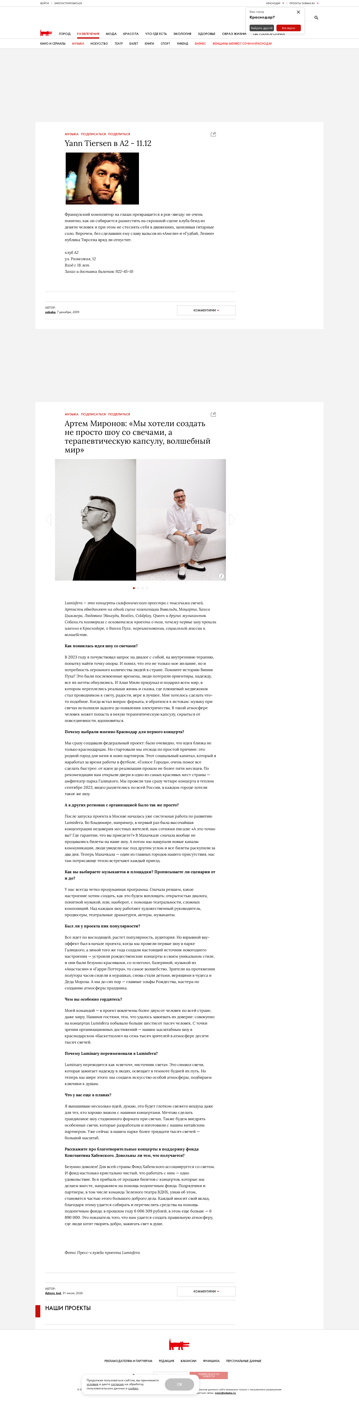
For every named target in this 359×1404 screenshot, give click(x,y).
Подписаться (93, 134)
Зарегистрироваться (68, 3)
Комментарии (205, 310)
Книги (149, 43)
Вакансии (188, 1361)
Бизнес (200, 43)
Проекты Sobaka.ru (302, 3)
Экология (182, 34)
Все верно (288, 28)
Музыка (78, 43)
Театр (119, 43)
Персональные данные (243, 1361)
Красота (131, 34)
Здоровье (206, 34)
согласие (117, 1384)
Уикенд (182, 43)
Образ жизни (234, 34)
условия (92, 1384)
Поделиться (119, 134)
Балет (133, 43)
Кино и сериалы (52, 43)
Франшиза (211, 1361)
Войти (44, 3)
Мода (111, 34)
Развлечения (88, 34)
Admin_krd (53, 1293)
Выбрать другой (262, 28)
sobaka (50, 312)
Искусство (99, 43)
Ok (179, 1384)
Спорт (165, 43)
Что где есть (156, 34)
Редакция (166, 1361)
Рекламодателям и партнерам (128, 1361)
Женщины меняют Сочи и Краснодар (242, 43)
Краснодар (273, 3)
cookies (133, 1388)
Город (65, 34)
